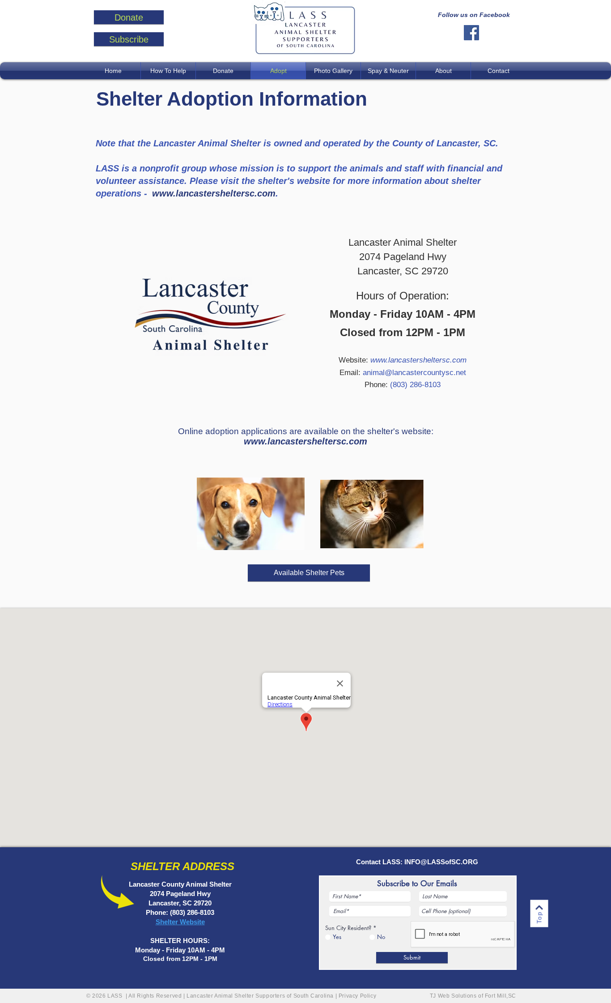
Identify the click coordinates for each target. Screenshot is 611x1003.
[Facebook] (471, 32)
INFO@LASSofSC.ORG (441, 862)
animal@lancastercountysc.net (414, 372)
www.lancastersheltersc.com (214, 193)
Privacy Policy (358, 996)
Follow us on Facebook (474, 14)
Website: (403, 360)
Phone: (403, 384)
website (313, 181)
